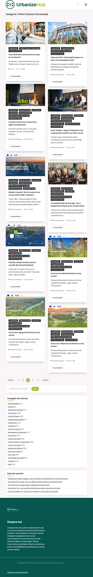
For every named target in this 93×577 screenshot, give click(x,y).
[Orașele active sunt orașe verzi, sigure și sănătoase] (25, 95)
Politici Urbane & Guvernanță (29, 48)
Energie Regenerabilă (16, 420)
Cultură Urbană (25, 110)
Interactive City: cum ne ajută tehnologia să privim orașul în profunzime (34, 488)
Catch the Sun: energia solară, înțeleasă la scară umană (28, 485)
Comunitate (13, 48)
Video (10, 464)
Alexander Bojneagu (58, 74)
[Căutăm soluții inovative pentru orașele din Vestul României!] (25, 235)
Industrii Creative (57, 191)
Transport (11, 461)
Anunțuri (11, 407)
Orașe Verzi (55, 48)
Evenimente (36, 110)
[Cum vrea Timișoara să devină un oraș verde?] (67, 316)
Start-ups (11, 455)
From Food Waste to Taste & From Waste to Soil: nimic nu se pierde (33, 491)
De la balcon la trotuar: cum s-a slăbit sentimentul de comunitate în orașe (35, 482)
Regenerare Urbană (72, 124)
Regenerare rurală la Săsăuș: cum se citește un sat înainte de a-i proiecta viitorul (38, 479)
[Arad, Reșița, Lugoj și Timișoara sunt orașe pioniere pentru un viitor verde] (67, 100)
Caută (35, 389)
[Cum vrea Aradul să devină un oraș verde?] (67, 246)
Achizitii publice (13, 404)
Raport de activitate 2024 (17, 572)
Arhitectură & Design (15, 410)
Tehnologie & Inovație (16, 458)
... (40, 64)
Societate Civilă (56, 127)
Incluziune (11, 426)
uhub (12, 69)
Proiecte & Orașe (15, 51)
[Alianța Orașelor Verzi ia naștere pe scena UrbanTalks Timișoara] (25, 165)
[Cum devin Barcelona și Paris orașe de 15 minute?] (25, 33)
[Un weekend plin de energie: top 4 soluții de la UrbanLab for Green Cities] (67, 173)
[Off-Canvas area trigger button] (85, 4)
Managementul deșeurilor (17, 432)
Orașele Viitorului (67, 48)
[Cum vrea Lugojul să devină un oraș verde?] (25, 305)
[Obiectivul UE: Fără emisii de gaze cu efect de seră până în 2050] (67, 33)
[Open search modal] (77, 4)
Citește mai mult (15, 76)
